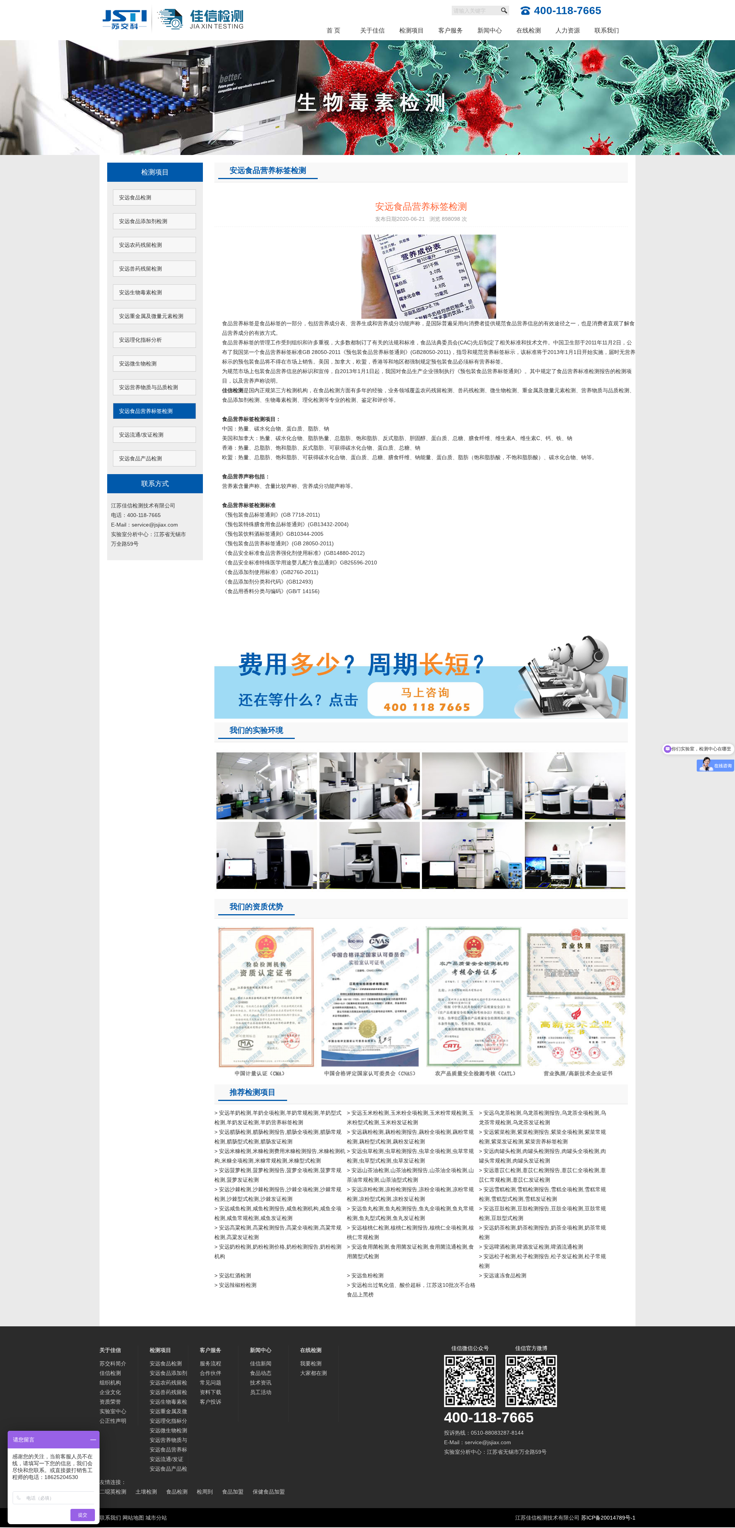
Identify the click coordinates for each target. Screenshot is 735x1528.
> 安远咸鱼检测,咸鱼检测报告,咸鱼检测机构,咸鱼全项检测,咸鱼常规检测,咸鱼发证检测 (277, 1213)
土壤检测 (146, 1492)
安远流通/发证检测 (141, 435)
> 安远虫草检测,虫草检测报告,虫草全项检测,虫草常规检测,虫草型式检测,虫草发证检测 (410, 1156)
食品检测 (177, 1492)
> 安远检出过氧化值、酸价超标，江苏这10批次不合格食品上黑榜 (411, 1290)
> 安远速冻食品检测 (502, 1275)
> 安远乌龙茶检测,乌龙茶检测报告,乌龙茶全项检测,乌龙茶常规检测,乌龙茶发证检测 (542, 1117)
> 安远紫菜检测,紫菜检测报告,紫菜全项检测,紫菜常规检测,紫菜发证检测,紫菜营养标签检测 (542, 1137)
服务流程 (210, 1363)
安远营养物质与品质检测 (148, 387)
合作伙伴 (210, 1373)
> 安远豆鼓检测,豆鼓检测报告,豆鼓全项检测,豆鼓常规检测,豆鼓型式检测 (542, 1213)
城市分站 (156, 1518)
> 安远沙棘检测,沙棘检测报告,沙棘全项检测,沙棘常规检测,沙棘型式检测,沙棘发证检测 (277, 1194)
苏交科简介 (113, 1363)
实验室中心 (113, 1411)
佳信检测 (110, 1373)
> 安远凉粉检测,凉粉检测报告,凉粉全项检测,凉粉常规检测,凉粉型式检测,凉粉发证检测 (410, 1194)
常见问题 (210, 1383)
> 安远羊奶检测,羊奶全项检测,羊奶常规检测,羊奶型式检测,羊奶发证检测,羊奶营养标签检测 (277, 1117)
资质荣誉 (110, 1402)
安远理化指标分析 (140, 340)
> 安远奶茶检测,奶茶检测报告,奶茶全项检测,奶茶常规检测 (542, 1232)
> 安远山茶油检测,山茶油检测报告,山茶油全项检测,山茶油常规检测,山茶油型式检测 (410, 1175)
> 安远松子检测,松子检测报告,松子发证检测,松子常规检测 (542, 1261)
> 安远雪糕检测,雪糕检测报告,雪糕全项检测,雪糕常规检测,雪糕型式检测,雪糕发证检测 (542, 1194)
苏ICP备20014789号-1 (608, 1518)
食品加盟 (232, 1492)
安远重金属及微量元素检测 (151, 316)
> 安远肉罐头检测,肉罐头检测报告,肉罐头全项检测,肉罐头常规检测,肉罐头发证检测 (542, 1156)
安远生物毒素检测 (140, 292)
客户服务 (450, 30)
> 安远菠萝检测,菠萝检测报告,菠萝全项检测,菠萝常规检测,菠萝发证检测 (277, 1175)
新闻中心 (489, 30)
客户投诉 (210, 1402)
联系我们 (607, 30)
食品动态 (260, 1373)
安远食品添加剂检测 (143, 221)
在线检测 (528, 30)
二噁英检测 (113, 1492)
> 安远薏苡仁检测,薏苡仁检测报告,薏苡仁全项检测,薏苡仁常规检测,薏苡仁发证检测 (542, 1175)
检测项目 (411, 30)
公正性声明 (113, 1421)
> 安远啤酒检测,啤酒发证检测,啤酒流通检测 (531, 1247)
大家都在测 (313, 1373)
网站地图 (133, 1518)
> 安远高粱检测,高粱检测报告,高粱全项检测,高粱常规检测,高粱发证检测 (277, 1232)
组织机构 (110, 1383)
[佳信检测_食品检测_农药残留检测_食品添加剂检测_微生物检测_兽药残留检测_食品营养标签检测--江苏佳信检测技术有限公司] (173, 5)
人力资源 (567, 30)
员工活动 (260, 1392)
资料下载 (210, 1392)
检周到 (205, 1492)
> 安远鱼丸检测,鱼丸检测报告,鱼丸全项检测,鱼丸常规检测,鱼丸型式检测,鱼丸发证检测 (410, 1213)
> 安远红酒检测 (232, 1275)
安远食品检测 (135, 197)
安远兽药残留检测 (140, 269)
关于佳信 (372, 30)
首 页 (333, 30)
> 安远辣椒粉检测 (235, 1285)
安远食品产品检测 (140, 458)
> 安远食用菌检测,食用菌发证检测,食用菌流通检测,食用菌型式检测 (410, 1251)
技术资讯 (260, 1383)
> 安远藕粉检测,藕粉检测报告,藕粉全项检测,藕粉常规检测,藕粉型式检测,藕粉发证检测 (410, 1137)
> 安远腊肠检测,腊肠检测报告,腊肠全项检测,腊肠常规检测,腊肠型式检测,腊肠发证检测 (277, 1137)
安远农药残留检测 (140, 245)
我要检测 (311, 1363)
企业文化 (110, 1392)
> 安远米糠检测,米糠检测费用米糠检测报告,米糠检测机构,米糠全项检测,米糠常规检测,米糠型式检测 (279, 1156)
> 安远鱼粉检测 (365, 1275)
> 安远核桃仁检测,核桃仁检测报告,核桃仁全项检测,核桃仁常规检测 (410, 1232)
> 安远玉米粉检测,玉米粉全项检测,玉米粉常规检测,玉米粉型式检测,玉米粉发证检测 (410, 1117)
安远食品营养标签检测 (146, 411)
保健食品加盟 (269, 1492)
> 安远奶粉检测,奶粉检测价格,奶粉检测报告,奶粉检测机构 (277, 1251)
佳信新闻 (260, 1363)
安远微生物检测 (138, 363)
